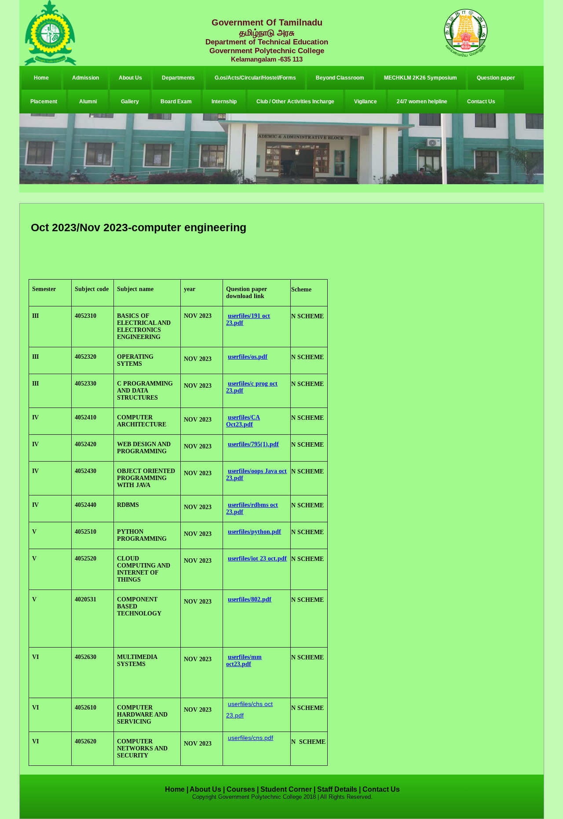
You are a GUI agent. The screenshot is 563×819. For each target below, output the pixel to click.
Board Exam (176, 101)
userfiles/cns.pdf (250, 737)
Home (41, 78)
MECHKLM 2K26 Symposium (420, 78)
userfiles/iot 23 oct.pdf (257, 558)
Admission (85, 78)
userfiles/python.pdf (254, 531)
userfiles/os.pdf (247, 356)
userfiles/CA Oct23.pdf (243, 421)
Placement (43, 101)
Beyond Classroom (340, 78)
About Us (130, 78)
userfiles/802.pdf (249, 599)
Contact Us (481, 101)
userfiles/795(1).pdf (253, 444)
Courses (241, 789)
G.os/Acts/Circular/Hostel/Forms (255, 78)
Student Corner (286, 789)
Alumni (88, 101)
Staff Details (337, 789)
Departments (178, 78)
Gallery (130, 101)
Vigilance (365, 101)
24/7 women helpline (422, 101)
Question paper (496, 78)
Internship (224, 101)
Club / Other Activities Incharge (295, 101)
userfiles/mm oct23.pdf (244, 660)
